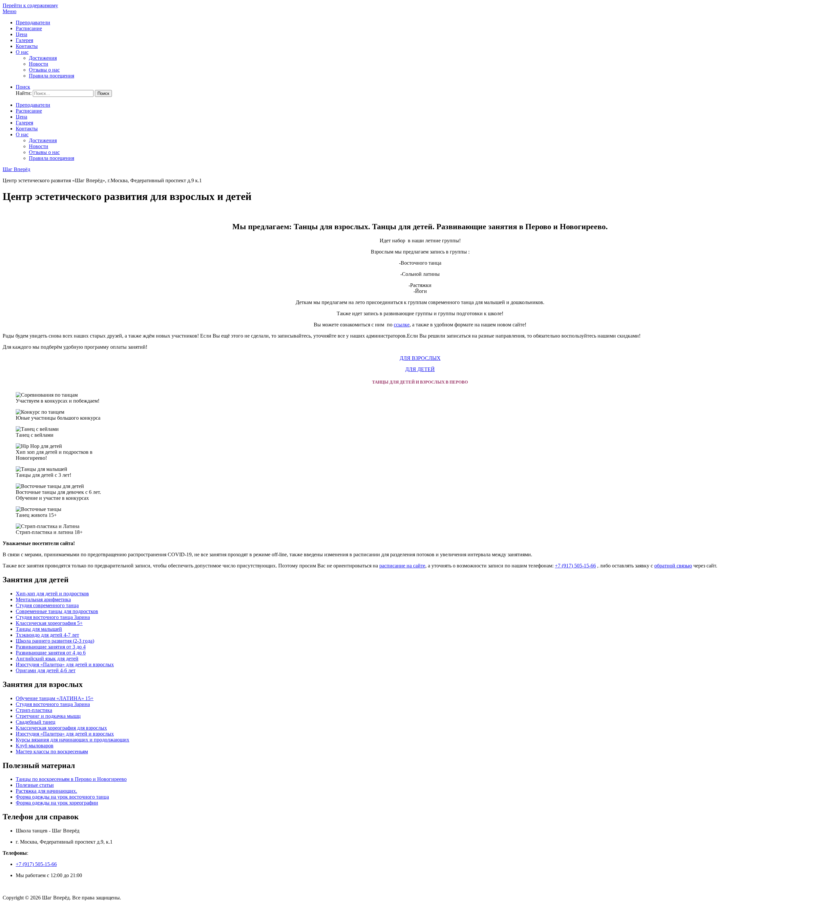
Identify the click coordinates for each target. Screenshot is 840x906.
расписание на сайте (402, 565)
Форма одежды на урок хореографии (57, 803)
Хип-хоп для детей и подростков (52, 593)
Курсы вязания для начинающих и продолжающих (72, 739)
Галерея (24, 40)
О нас (22, 52)
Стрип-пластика (34, 710)
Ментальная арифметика (43, 599)
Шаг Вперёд (16, 169)
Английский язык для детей (47, 658)
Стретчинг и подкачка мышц (48, 716)
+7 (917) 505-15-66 (575, 565)
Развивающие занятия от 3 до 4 (51, 647)
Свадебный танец (35, 722)
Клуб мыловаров (34, 745)
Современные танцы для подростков (57, 611)
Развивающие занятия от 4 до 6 (51, 652)
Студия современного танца (47, 605)
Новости (38, 64)
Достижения (43, 58)
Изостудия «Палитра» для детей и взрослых (65, 664)
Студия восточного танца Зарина (53, 617)
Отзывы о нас (44, 70)
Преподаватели (33, 22)
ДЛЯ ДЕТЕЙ (420, 369)
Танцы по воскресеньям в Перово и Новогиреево (71, 779)
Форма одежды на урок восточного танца (62, 797)
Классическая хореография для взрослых (61, 728)
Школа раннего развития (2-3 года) (55, 641)
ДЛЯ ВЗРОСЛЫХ (420, 358)
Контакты (27, 46)
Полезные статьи (35, 785)
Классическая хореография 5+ (49, 623)
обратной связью (673, 565)
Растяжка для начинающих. (46, 791)
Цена (21, 34)
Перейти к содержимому (30, 5)
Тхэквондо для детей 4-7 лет (47, 635)
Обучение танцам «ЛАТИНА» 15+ (55, 698)
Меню (9, 11)
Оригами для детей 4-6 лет (45, 670)
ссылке (402, 324)
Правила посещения (51, 75)
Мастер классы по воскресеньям (52, 751)
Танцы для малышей (39, 629)
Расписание (29, 28)
